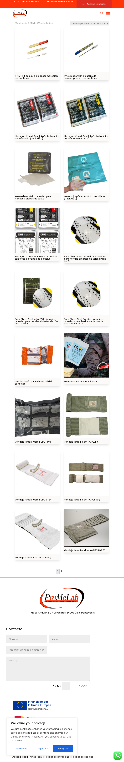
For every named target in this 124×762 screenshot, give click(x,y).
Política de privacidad (56, 756)
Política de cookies (82, 756)
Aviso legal (36, 756)
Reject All (42, 748)
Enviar (81, 686)
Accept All (63, 748)
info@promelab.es (63, 1)
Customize (21, 748)
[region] (42, 737)
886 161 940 (32, 1)
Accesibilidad (20, 756)
